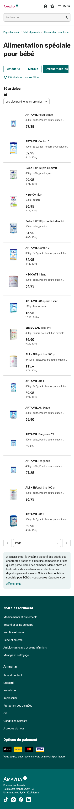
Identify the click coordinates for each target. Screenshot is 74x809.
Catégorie (13, 69)
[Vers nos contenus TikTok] (5, 799)
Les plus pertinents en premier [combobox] (24, 101)
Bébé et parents (31, 32)
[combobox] (32, 17)
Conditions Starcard (15, 721)
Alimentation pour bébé (56, 32)
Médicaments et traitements (20, 617)
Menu (66, 6)
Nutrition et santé (13, 632)
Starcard (8, 682)
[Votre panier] (52, 6)
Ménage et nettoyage (16, 655)
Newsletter (10, 690)
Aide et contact (12, 675)
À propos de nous (13, 728)
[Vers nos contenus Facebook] (21, 799)
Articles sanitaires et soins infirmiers (25, 647)
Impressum (10, 698)
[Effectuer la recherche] (66, 17)
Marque (33, 69)
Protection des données (17, 705)
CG (5, 713)
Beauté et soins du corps (18, 624)
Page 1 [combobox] (19, 543)
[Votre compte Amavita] (44, 6)
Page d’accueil (11, 32)
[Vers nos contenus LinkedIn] (28, 799)
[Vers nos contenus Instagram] (13, 799)
